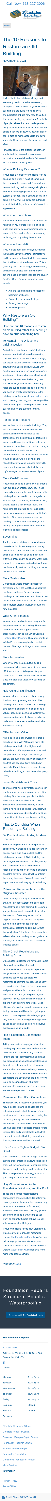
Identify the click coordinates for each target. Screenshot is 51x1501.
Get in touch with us (21, 1249)
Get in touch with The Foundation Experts (25, 1315)
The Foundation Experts (23, 1237)
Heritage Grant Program (15, 638)
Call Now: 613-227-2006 (25, 3)
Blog (18, 1263)
